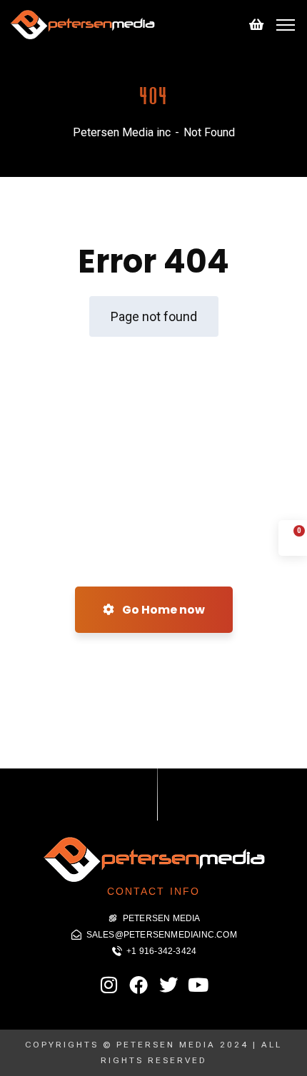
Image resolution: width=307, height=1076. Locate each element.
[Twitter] (168, 985)
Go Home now (162, 610)
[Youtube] (198, 985)
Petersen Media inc (122, 132)
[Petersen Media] (82, 24)
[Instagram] (109, 985)
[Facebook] (138, 985)
